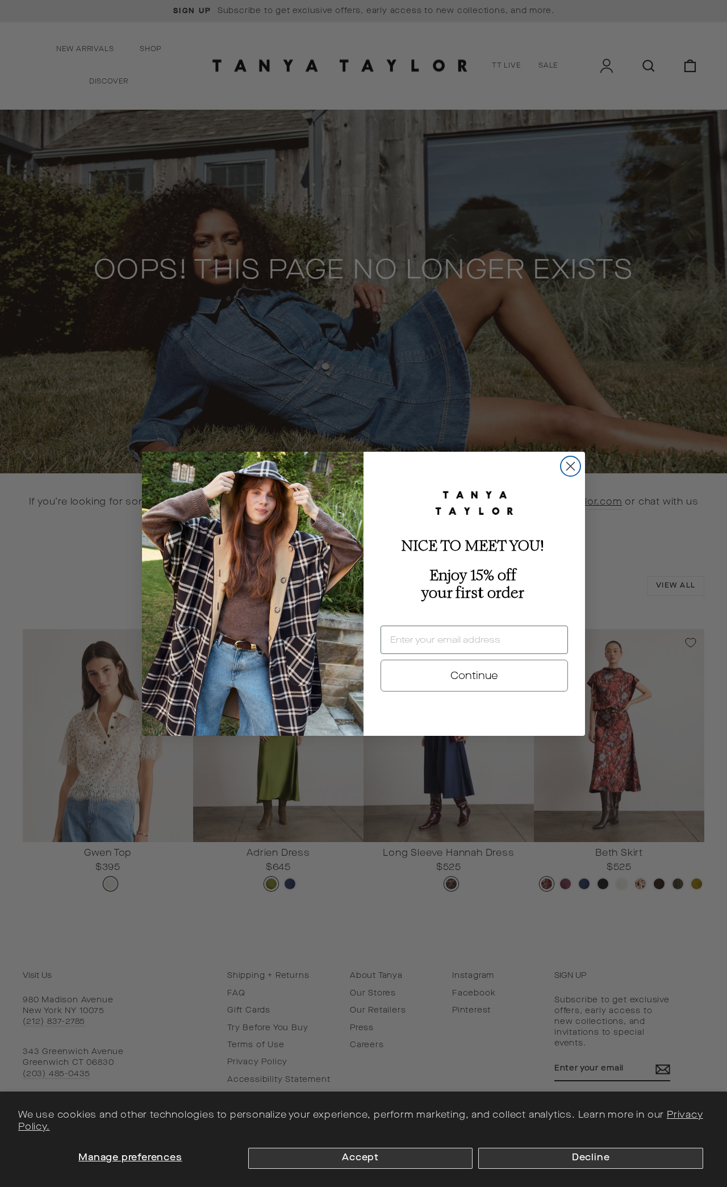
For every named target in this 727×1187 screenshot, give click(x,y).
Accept (360, 1158)
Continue (474, 675)
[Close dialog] (570, 466)
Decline (591, 1158)
